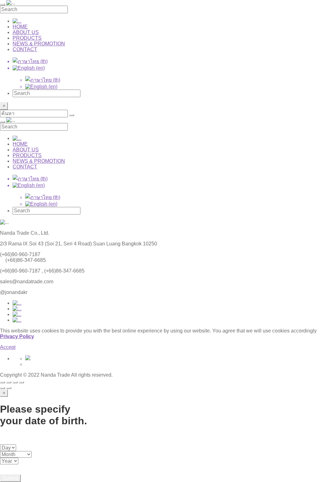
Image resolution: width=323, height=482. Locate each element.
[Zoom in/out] (21, 382)
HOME (20, 26)
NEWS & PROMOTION (39, 43)
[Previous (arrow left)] (2, 388)
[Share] (8, 382)
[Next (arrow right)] (8, 388)
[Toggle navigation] (2, 4)
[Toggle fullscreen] (15, 382)
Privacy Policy (17, 336)
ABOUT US (26, 32)
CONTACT (25, 49)
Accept (7, 347)
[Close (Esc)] (2, 382)
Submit (10, 478)
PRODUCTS (27, 38)
